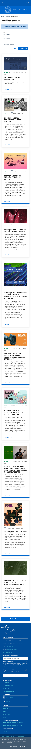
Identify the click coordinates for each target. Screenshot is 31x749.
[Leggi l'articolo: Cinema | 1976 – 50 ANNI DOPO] (13, 514)
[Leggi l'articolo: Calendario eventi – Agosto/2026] (15, 63)
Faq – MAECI (6, 731)
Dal (4, 32)
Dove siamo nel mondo (8, 692)
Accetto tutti (24, 746)
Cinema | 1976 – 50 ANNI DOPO (15, 531)
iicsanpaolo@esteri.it (12, 649)
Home (2, 16)
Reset (15, 48)
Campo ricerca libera (8, 44)
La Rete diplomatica (8, 685)
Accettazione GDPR (8, 661)
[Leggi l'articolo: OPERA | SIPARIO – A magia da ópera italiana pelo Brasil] (15, 216)
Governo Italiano (5, 3)
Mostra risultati (23, 48)
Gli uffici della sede (7, 652)
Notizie (4, 717)
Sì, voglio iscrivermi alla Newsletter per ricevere (13, 670)
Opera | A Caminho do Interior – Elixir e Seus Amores (13, 178)
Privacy (23, 664)
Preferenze (14, 746)
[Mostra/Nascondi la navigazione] (3, 10)
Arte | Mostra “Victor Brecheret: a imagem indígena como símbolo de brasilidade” (14, 356)
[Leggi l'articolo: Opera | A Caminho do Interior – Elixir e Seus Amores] (15, 161)
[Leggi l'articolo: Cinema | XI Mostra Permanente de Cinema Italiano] (15, 104)
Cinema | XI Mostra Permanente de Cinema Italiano (13, 120)
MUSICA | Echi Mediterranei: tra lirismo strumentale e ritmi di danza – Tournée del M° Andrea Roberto (15, 469)
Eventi (7, 16)
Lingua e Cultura (7, 714)
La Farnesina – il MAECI (9, 682)
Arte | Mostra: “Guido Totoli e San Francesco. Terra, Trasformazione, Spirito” (15, 582)
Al (3, 36)
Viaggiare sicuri (6, 688)
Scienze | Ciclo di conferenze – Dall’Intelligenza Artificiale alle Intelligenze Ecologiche (15, 296)
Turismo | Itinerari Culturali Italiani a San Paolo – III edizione (13, 412)
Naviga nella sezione (15, 619)
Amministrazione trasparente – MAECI (12, 726)
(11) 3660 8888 (9, 646)
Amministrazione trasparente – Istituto (13, 723)
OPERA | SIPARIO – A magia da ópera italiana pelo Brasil (15, 231)
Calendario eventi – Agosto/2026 (12, 78)
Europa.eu (7, 701)
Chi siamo (5, 708)
